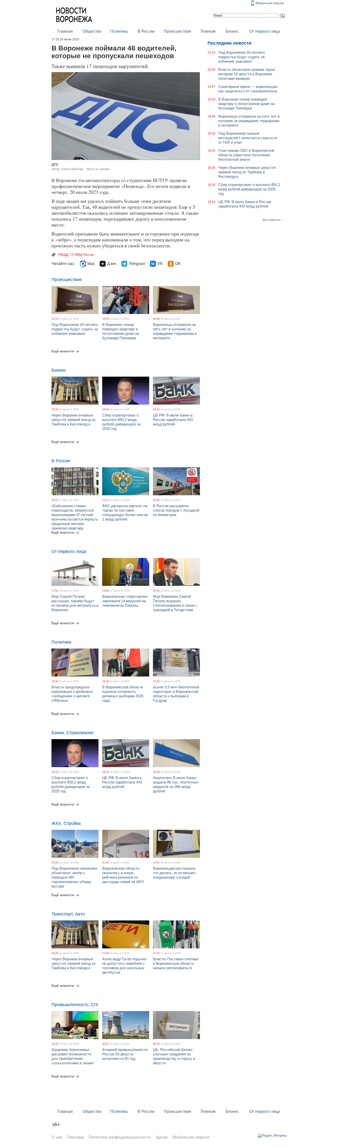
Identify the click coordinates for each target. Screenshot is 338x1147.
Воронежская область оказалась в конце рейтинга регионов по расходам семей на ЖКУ (123, 875)
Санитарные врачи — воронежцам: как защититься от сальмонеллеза (248, 88)
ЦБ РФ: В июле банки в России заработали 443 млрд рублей (173, 419)
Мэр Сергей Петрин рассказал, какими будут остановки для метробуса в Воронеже (74, 603)
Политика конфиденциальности (120, 1137)
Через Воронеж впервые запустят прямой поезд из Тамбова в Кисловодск (73, 419)
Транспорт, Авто (68, 914)
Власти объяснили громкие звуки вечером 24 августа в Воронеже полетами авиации (246, 73)
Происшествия (177, 31)
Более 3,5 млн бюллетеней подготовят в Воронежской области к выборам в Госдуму (176, 694)
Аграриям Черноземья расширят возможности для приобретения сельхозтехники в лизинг (72, 1056)
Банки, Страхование (72, 732)
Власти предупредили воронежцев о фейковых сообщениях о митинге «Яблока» (72, 694)
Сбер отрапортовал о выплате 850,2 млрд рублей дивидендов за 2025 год (121, 422)
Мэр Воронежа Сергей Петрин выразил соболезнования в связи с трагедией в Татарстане (175, 603)
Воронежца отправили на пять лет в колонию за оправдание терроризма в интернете (175, 331)
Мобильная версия (270, 3)
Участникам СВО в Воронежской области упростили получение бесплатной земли (246, 154)
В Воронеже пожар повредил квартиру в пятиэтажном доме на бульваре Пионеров (120, 331)
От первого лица (264, 31)
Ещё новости (62, 351)
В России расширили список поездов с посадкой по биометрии (176, 510)
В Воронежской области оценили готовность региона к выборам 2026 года (122, 694)
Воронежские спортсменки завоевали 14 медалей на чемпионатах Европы (124, 600)
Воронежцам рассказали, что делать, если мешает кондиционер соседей (174, 872)
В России (146, 31)
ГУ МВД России (82, 255)
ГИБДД (63, 255)
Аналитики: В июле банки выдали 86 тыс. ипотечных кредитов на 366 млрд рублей (176, 784)
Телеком (208, 31)
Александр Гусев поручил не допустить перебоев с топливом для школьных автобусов (124, 965)
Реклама (76, 1137)
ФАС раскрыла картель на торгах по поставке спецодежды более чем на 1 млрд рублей (125, 512)
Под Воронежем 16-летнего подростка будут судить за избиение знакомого (74, 329)
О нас (57, 1137)
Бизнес (232, 31)
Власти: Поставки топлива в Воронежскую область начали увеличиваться (175, 963)
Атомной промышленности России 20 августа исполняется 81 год (125, 1054)
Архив (162, 1137)
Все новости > (273, 220)
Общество (92, 31)
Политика (119, 31)
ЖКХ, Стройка (66, 823)
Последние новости (229, 43)
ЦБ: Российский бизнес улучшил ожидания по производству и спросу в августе (174, 1056)
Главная (65, 31)
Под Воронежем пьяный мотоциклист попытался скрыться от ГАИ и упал (247, 137)
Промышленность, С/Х (74, 1004)
